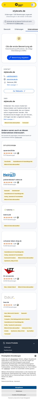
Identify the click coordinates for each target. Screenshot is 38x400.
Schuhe (6, 331)
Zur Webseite (18, 91)
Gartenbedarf (15, 190)
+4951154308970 (12, 76)
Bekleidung (7, 316)
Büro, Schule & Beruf (10, 287)
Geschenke (7, 161)
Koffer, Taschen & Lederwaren (12, 325)
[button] (4, 5)
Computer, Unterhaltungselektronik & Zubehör (17, 319)
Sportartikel (30, 331)
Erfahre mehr (19, 23)
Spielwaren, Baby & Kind (11, 260)
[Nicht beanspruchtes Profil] (5, 21)
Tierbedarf (25, 122)
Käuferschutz (8, 350)
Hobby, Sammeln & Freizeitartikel (13, 196)
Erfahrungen (19, 29)
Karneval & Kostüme (10, 258)
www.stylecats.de (12, 79)
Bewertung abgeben (20, 58)
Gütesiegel (7, 347)
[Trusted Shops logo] (19, 4)
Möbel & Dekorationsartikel (12, 122)
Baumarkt (7, 190)
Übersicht (7, 29)
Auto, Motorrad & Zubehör (11, 313)
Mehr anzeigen (11, 85)
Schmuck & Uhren (27, 328)
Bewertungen (8, 353)
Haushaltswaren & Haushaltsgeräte (22, 161)
